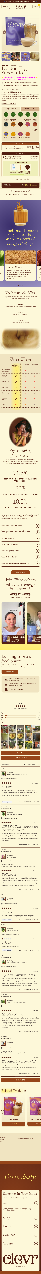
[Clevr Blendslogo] (20, 7)
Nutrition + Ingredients (9, 103)
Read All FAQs (20, 572)
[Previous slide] (4, 32)
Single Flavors (11, 108)
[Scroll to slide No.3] (22, 285)
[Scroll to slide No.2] (20, 285)
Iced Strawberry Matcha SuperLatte (17, 962)
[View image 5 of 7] (34, 56)
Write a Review (22, 758)
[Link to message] (20, 1)
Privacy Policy (10, 1210)
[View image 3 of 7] (15, 56)
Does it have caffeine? (10, 544)
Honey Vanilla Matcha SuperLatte (16, 1002)
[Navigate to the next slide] (38, 628)
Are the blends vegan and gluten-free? (15, 563)
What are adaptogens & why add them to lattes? (16, 532)
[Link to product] (13, 623)
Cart (36, 6)
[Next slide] (36, 32)
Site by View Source (29, 1268)
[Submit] (36, 1203)
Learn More (10, 671)
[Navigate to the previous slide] (2, 1112)
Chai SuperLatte (11, 857)
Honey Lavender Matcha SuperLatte (17, 774)
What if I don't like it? (9, 557)
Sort (24, 764)
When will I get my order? (10, 551)
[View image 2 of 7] (6, 56)
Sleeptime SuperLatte (13, 900)
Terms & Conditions (19, 1268)
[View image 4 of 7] (25, 56)
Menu (5, 6)
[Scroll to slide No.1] (18, 285)
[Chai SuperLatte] (13, 1107)
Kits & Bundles (30, 108)
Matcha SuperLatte (12, 930)
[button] (20, 713)
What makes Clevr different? (12, 526)
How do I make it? (8, 538)
